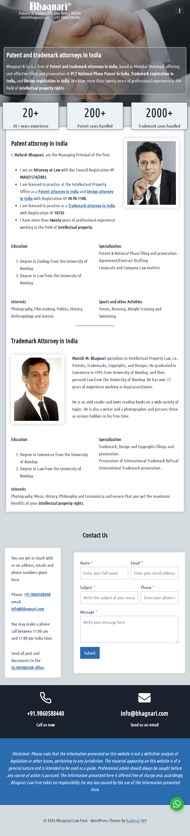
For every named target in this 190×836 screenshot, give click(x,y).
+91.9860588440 (37, 594)
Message (88, 612)
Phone (147, 587)
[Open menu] (179, 11)
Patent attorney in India (39, 143)
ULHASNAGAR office (27, 667)
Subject (87, 587)
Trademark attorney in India (91, 205)
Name (86, 563)
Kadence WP (136, 820)
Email (137, 563)
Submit (90, 653)
